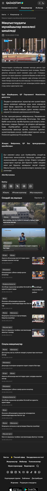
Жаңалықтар (26, 8)
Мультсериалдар (15, 466)
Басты (4, 14)
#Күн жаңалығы (36, 192)
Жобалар (39, 8)
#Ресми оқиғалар (19, 192)
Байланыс (26, 478)
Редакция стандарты (28, 483)
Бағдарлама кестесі (9, 8)
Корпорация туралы (12, 478)
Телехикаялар (35, 462)
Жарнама (14, 483)
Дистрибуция (37, 478)
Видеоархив (29, 466)
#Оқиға (6, 192)
